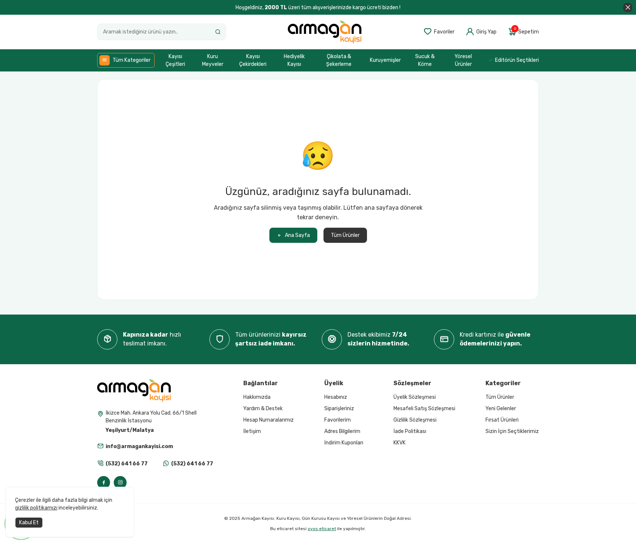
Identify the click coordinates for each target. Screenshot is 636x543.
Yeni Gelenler (500, 408)
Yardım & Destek (263, 408)
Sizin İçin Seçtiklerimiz (512, 431)
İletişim (252, 431)
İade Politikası (409, 431)
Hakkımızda (257, 397)
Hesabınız (335, 397)
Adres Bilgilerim (342, 431)
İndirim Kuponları (343, 443)
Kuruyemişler (385, 60)
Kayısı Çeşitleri (175, 60)
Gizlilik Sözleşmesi (415, 420)
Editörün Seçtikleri (517, 60)
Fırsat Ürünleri (502, 420)
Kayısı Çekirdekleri (252, 60)
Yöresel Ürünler (463, 60)
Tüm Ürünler (345, 235)
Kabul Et (29, 522)
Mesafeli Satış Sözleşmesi (424, 408)
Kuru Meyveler (212, 60)
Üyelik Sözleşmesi (414, 397)
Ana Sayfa (297, 235)
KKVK (399, 443)
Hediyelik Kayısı (294, 60)
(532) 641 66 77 (127, 464)
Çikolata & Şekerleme (338, 60)
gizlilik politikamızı (36, 508)
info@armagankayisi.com (139, 446)
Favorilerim (337, 420)
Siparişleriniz (339, 408)
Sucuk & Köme (425, 60)
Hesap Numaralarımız (268, 420)
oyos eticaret (322, 528)
